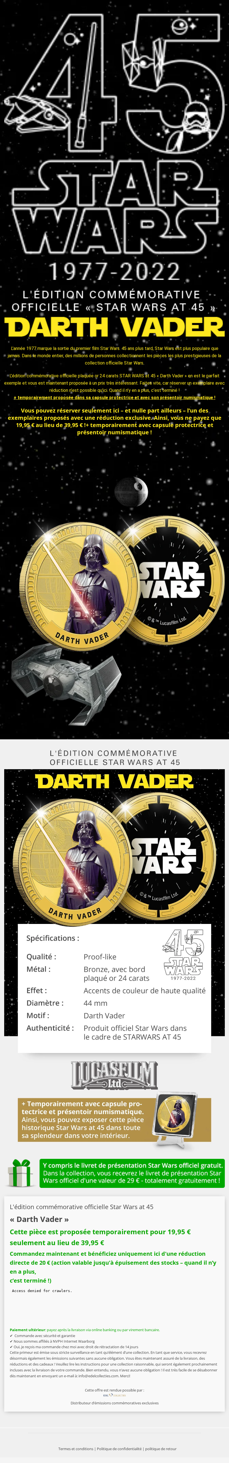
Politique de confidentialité (119, 1448)
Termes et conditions (75, 1448)
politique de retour (160, 1448)
